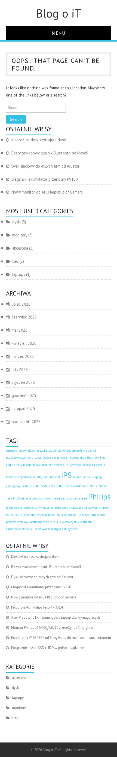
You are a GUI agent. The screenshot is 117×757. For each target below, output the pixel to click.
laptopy (18, 274)
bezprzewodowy (16, 458)
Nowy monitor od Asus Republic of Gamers (47, 192)
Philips (99, 496)
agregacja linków (16, 450)
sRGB (18, 515)
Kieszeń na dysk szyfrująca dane (38, 139)
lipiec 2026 (21, 304)
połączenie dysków (66, 508)
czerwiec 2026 (24, 317)
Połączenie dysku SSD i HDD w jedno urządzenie (47, 647)
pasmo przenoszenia (74, 498)
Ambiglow (59, 450)
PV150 (10, 515)
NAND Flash (64, 486)
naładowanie (81, 486)
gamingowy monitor (38, 465)
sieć (15, 261)
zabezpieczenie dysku (19, 529)
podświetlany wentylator (38, 508)
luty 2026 (20, 369)
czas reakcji (34, 458)
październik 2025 (26, 421)
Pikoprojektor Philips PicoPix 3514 (37, 607)
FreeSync (19, 465)
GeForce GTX (60, 465)
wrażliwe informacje (29, 522)
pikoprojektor (14, 508)
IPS (66, 475)
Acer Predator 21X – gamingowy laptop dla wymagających (55, 617)
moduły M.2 (48, 486)
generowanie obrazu (82, 465)
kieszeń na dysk (83, 477)
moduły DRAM (30, 486)
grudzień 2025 (24, 395)
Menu (59, 33)
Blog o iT (58, 13)
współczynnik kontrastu (77, 522)
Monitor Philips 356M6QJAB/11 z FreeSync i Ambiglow (52, 627)
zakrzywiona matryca (48, 529)
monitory (19, 235)
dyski (16, 221)
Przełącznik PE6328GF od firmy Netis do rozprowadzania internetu (61, 637)
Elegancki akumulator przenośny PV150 (44, 179)
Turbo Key (84, 515)
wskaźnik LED (52, 522)
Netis (93, 486)
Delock (47, 458)
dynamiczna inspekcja (65, 458)
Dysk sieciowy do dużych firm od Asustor (45, 166)
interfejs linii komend (46, 477)
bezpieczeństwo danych (82, 450)
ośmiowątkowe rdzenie (46, 498)
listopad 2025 (23, 408)
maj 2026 (19, 330)
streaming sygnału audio (38, 515)
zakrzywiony (70, 529)
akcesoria (20, 248)
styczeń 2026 (23, 382)
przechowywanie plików (94, 508)
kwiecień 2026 (24, 343)
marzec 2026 (23, 356)
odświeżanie (23, 498)
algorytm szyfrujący (40, 450)
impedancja (25, 477)
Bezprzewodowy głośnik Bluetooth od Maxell (49, 153)
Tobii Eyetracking (66, 515)
